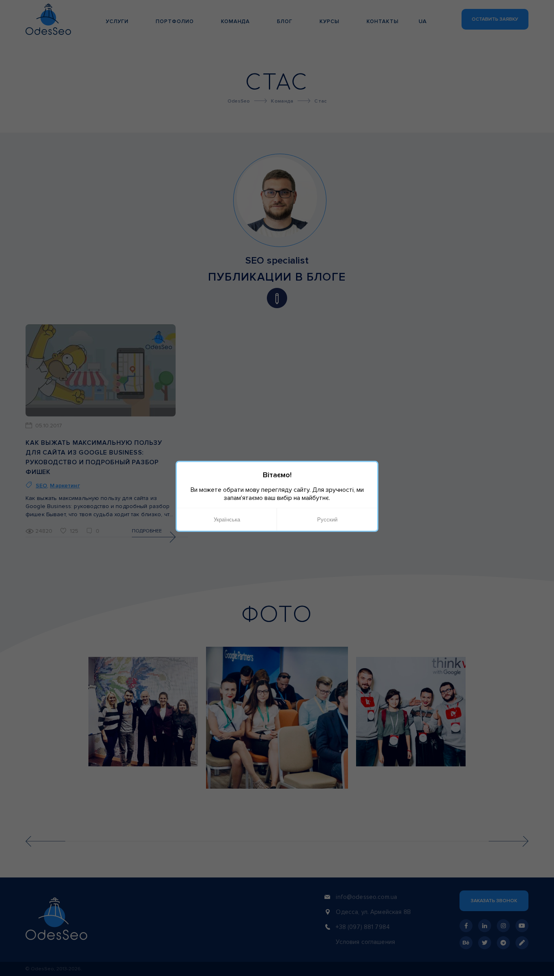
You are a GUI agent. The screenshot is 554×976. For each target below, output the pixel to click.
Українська (227, 519)
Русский (327, 519)
